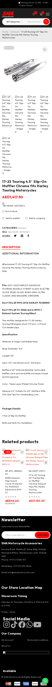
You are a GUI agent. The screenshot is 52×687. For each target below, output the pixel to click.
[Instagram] (6, 624)
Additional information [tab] (20, 253)
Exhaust (15, 31)
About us (5, 645)
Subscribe (42, 535)
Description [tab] (11, 247)
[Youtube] (37, 624)
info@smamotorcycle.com (21, 572)
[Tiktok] (14, 624)
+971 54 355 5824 (22, 566)
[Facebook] (22, 624)
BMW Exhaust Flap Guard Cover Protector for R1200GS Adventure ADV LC (14, 485)
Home (5, 31)
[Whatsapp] (29, 624)
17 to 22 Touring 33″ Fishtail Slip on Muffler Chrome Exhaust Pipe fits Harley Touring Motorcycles (37, 484)
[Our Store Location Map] (5, 580)
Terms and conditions (38, 640)
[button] (45, 50)
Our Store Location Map (21, 587)
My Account (7, 640)
